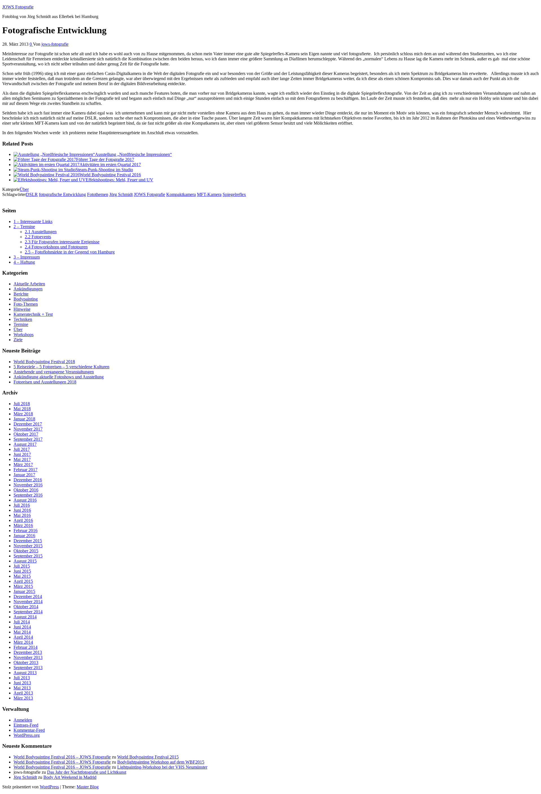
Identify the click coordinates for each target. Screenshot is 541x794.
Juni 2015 (22, 571)
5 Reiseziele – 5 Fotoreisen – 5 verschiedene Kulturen (61, 366)
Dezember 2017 (28, 424)
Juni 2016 (22, 510)
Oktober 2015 (26, 550)
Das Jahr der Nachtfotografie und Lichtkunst (86, 772)
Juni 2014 (22, 627)
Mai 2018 (22, 408)
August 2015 (25, 561)
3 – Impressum (27, 257)
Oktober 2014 (26, 606)
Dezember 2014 (28, 596)
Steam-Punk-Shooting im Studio (104, 169)
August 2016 (25, 500)
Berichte (21, 294)
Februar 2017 (25, 469)
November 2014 (28, 601)
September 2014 (28, 611)
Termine (21, 324)
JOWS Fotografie (18, 7)
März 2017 (23, 464)
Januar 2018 (24, 418)
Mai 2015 (22, 576)
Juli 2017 (22, 449)
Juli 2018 (22, 403)
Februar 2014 (25, 647)
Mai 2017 (22, 459)
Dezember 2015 (28, 540)
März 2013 (23, 698)
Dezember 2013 (28, 652)
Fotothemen (97, 194)
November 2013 (28, 657)
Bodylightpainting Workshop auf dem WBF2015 (160, 762)
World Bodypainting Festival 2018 (44, 361)
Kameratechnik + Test (33, 314)
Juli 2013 (22, 677)
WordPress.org (27, 735)
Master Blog (88, 786)
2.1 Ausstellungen (41, 231)
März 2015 (23, 586)
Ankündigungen (28, 288)
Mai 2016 (22, 515)
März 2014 (23, 642)
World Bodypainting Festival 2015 (148, 757)
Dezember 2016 (28, 479)
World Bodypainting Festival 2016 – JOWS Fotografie (62, 757)
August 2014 (25, 616)
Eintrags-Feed (26, 725)
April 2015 (23, 581)
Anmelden (23, 720)
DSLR (32, 194)
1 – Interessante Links (33, 221)
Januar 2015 (24, 591)
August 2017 (25, 444)
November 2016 (28, 484)
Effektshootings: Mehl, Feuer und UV (119, 179)
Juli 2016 (22, 505)
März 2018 (23, 413)
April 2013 (23, 693)
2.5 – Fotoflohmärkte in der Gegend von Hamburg (70, 252)
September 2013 (28, 667)
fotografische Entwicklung (62, 194)
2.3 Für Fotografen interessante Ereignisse (62, 241)
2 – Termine (24, 226)
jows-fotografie (54, 44)
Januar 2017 (24, 474)
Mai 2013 (22, 687)
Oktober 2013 (26, 662)
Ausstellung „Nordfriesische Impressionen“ (133, 154)
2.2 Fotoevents (38, 236)
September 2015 (28, 555)
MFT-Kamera (209, 194)
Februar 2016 (25, 530)
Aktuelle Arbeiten (29, 283)
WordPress (49, 786)
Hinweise (22, 309)
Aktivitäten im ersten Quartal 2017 (110, 164)
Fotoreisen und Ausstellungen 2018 (45, 382)
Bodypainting (26, 299)
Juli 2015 (22, 566)
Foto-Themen (26, 304)
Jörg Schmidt (121, 194)
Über (24, 189)
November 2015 (28, 545)
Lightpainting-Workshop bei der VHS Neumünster (162, 767)
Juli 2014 (22, 621)
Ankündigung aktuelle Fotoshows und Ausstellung (59, 376)
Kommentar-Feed (29, 730)
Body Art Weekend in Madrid (69, 777)
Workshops (24, 334)
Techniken (23, 319)
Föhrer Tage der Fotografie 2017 (105, 159)
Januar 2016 (24, 535)
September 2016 (28, 495)
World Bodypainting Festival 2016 (110, 174)
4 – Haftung (24, 262)
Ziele (18, 339)
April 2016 (23, 520)
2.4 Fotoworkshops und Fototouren (56, 246)
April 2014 (23, 637)
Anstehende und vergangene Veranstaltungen (54, 371)
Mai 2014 (22, 632)
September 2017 (28, 439)
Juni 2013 (22, 682)
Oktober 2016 (26, 490)
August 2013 (25, 672)
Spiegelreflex (234, 194)
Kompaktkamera (181, 194)
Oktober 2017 (26, 434)
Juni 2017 (22, 454)
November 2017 (28, 429)
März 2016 (23, 525)
